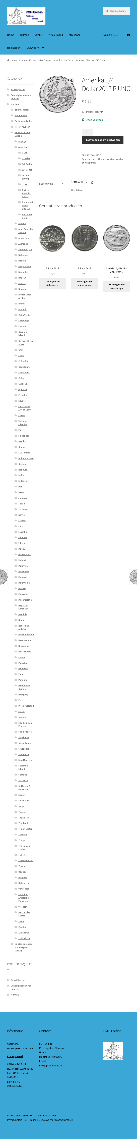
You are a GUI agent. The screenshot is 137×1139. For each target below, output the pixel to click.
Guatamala (24, 452)
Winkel (39, 34)
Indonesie (23, 480)
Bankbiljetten (18, 89)
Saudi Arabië (25, 731)
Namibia (22, 614)
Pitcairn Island (26, 705)
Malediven (23, 571)
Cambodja (23, 320)
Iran (20, 486)
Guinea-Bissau (26, 458)
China (21, 355)
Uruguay (22, 877)
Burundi (22, 309)
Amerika (57, 60)
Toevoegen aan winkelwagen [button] (52, 283)
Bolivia (22, 283)
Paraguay (23, 694)
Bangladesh (24, 266)
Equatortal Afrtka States (25, 408)
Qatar (21, 711)
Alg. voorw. (33, 47)
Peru (20, 700)
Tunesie (22, 854)
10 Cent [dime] (26, 177)
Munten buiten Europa (40, 60)
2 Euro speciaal (22, 109)
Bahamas (23, 254)
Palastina (23, 668)
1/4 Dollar (69, 60)
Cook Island (24, 366)
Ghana (21, 446)
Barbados (23, 272)
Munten (23, 60)
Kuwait (22, 520)
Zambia (22, 926)
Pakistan (23, 662)
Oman (21, 657)
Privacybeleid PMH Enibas (21, 1119)
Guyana (22, 463)
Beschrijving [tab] (46, 183)
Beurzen (24, 34)
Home (10, 34)
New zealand (25, 640)
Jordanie (23, 509)
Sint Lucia (23, 754)
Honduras (23, 469)
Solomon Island (23, 767)
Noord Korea (24, 651)
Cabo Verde (24, 315)
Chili (20, 349)
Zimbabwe (23, 932)
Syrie (21, 806)
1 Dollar (26, 158)
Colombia (23, 361)
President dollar (27, 216)
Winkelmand (55, 34)
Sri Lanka (23, 780)
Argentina (23, 238)
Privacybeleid (15, 1056)
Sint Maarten (25, 759)
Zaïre (21, 921)
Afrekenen (75, 34)
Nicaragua (23, 645)
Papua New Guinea (24, 687)
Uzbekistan (24, 883)
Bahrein (22, 260)
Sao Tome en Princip (25, 724)
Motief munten (22, 126)
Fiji (20, 430)
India (21, 475)
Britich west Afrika (24, 296)
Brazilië (22, 288)
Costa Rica (24, 372)
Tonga (21, 840)
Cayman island (22, 333)
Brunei (21, 303)
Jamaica (22, 497)
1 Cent (25, 152)
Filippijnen (23, 435)
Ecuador (22, 395)
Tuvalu (22, 866)
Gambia (22, 441)
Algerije (22, 141)
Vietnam (22, 906)
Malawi (22, 560)
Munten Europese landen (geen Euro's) (23, 947)
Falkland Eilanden (22, 423)
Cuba (21, 378)
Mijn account (14, 47)
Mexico (22, 588)
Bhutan (22, 277)
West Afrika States (24, 914)
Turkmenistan (25, 860)
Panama (22, 679)
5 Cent (25, 184)
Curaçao (22, 383)
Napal (21, 620)
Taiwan (22, 811)
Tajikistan (23, 817)
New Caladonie (26, 634)
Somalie (22, 774)
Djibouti (22, 389)
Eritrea (21, 415)
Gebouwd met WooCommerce (56, 1119)
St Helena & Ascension (24, 788)
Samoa (22, 717)
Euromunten (21, 115)
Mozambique (25, 599)
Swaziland (23, 800)
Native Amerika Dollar (26, 193)
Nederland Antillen (23, 627)
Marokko (22, 577)
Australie (23, 243)
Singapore (23, 748)
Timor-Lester (25, 828)
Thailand (23, 823)
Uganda (22, 871)
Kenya (21, 514)
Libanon (22, 537)
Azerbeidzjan (25, 249)
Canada (22, 326)
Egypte (22, 400)
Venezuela (23, 888)
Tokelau (22, 834)
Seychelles (23, 737)
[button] (71, 80)
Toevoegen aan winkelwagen (103, 139)
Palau (21, 674)
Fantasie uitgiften (24, 121)
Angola (22, 223)
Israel (21, 492)
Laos (20, 526)
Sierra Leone (24, 743)
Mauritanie (24, 582)
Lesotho (22, 531)
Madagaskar (24, 554)
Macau (21, 548)
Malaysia (23, 565)
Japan (21, 503)
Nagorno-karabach (23, 607)
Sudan (21, 794)
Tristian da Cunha (24, 847)
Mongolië (23, 594)
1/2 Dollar (27, 164)
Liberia (22, 543)
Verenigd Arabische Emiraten (23, 898)
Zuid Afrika (24, 938)
